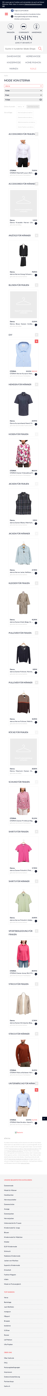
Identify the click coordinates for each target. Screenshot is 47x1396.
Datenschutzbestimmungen (33, 4)
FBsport (7, 1316)
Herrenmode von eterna (25, 112)
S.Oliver (7, 1330)
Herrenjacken (9, 1218)
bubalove (7, 1326)
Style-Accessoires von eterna (26, 122)
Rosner (6, 1335)
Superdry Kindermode (12, 1265)
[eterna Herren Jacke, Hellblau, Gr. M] (36, 573)
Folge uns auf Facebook (21, 10)
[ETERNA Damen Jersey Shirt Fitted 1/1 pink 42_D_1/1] (36, 974)
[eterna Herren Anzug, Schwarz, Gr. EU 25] (36, 275)
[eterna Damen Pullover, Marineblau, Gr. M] (36, 672)
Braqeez (7, 1321)
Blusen (6, 1232)
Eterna (12, 220)
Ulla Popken (8, 1344)
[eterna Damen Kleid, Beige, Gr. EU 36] (36, 623)
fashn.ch (7, 1386)
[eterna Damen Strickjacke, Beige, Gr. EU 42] (36, 1024)
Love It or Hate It (23, 43)
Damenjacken (9, 1214)
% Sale (7, 100)
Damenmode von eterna (25, 117)
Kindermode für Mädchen (13, 1237)
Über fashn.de (9, 1358)
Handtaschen (8, 1195)
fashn (6, 75)
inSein (6, 1279)
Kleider (6, 1242)
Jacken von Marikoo (11, 1261)
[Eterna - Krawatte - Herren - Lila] (36, 223)
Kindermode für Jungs (12, 1228)
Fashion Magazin (10, 1275)
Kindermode (14, 62)
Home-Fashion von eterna (25, 127)
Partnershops (9, 1381)
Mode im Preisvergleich (12, 1284)
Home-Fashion (33, 62)
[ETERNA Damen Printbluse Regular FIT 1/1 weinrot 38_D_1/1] (36, 822)
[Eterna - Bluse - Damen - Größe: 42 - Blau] (36, 325)
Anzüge (6, 1209)
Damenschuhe (9, 1204)
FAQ (5, 1363)
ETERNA (13, 170)
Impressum (8, 1372)
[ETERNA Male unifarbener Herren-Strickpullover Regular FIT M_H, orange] (36, 1073)
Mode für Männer (10, 1190)
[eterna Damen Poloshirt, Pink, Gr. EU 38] (36, 871)
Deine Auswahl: (9, 106)
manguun (7, 1312)
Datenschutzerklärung (12, 1377)
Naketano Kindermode (12, 1256)
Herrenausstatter (10, 1200)
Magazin (10, 32)
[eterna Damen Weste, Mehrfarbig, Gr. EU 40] (36, 523)
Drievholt (7, 1270)
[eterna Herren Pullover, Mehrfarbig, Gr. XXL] (36, 722)
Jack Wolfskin (9, 1307)
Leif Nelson (8, 1340)
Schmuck (7, 1251)
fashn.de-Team (25, 1163)
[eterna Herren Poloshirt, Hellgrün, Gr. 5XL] (36, 921)
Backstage (7, 1302)
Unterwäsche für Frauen (12, 1223)
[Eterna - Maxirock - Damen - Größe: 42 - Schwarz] (36, 772)
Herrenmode (33, 56)
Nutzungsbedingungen (12, 1367)
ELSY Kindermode (10, 1246)
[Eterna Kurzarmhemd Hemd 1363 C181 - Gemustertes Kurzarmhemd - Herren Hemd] (36, 424)
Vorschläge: (8, 112)
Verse (6, 1297)
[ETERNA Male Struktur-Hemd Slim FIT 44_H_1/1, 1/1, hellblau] (36, 1123)
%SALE (33, 68)
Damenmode (14, 56)
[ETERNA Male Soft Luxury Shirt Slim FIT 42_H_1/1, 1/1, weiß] (36, 174)
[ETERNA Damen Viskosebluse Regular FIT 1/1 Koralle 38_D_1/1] (36, 474)
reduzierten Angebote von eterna (18, 1159)
